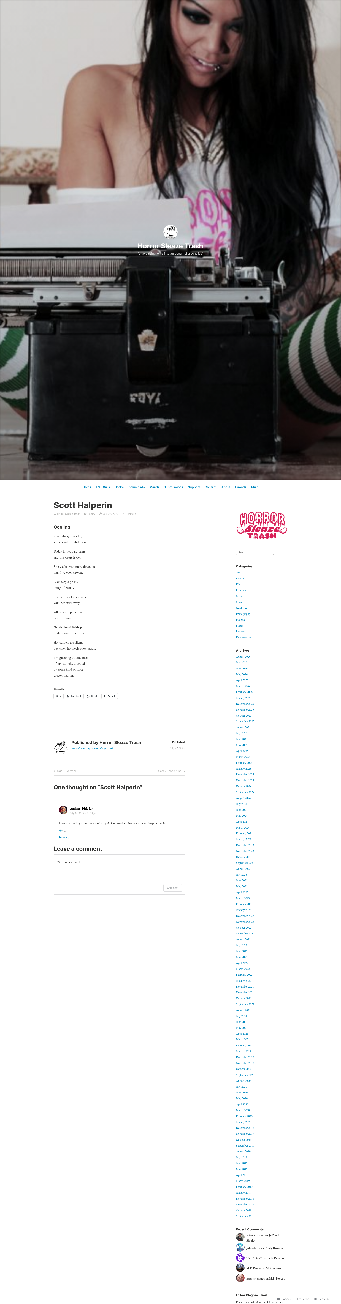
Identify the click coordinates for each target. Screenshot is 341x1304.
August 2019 (243, 1151)
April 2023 (242, 892)
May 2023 (242, 886)
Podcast (240, 619)
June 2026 (242, 668)
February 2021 (244, 1045)
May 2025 (242, 745)
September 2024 (245, 792)
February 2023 (244, 904)
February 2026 (244, 692)
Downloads (136, 487)
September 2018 (245, 1216)
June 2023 (242, 880)
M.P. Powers (254, 1268)
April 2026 (242, 680)
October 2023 (243, 857)
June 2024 (242, 809)
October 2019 (243, 1139)
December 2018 (245, 1198)
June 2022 (242, 951)
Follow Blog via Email (251, 1295)
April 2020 (242, 1104)
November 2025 (245, 709)
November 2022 (245, 921)
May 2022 (242, 957)
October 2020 (243, 1069)
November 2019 (245, 1133)
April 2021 (242, 1033)
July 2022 (241, 945)
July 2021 (241, 1016)
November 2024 (245, 780)
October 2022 (243, 927)
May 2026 (242, 674)
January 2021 (243, 1051)
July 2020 (241, 1086)
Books (119, 487)
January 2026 (243, 698)
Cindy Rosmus (273, 1248)
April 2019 (242, 1175)
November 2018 (245, 1204)
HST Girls (103, 487)
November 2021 (245, 992)
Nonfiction (242, 608)
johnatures (253, 1248)
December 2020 (245, 1057)
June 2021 (242, 1022)
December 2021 (245, 986)
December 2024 (245, 774)
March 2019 (243, 1181)
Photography (243, 614)
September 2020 (245, 1075)
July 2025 (241, 733)
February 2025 (244, 762)
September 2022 (245, 933)
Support (194, 487)
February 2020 (244, 1116)
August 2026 (243, 656)
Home (87, 487)
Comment (172, 887)
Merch (154, 487)
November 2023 (245, 851)
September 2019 (245, 1145)
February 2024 (244, 833)
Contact (211, 487)
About (226, 487)
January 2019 (243, 1192)
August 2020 (243, 1080)
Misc (254, 487)
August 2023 (243, 868)
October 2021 (243, 998)
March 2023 (243, 898)
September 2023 (245, 863)
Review (240, 631)
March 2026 (243, 686)
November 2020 (245, 1063)
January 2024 (243, 839)
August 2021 (243, 1010)
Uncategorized (244, 637)
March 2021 (243, 1039)
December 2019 (245, 1128)
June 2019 (242, 1163)
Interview (241, 590)
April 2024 (242, 821)
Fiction (240, 578)
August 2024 (243, 798)
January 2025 (243, 768)
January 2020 (243, 1122)
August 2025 (243, 727)
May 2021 (242, 1027)
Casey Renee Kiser (170, 771)
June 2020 (242, 1092)
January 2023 (243, 910)
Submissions (173, 487)
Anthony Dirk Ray (82, 808)
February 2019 (244, 1186)
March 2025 (243, 756)
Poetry (91, 513)
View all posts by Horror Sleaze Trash (92, 748)
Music (239, 602)
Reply (66, 837)
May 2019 (242, 1169)
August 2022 (243, 939)
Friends (241, 487)
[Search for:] (255, 552)
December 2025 (245, 704)
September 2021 (245, 1004)
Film (238, 584)
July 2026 (241, 662)
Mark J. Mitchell (64, 771)
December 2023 (245, 845)
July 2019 (241, 1157)
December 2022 (245, 916)
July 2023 (241, 874)
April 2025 (242, 751)
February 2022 (244, 974)
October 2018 (243, 1210)
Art (238, 572)
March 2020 (243, 1110)
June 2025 (242, 739)
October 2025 (243, 715)
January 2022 (243, 980)
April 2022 (242, 963)
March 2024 (243, 827)
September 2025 (245, 721)
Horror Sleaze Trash (170, 246)
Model (239, 596)
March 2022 (243, 969)
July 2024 (241, 804)
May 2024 (242, 815)
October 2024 (243, 786)
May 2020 (242, 1098)
